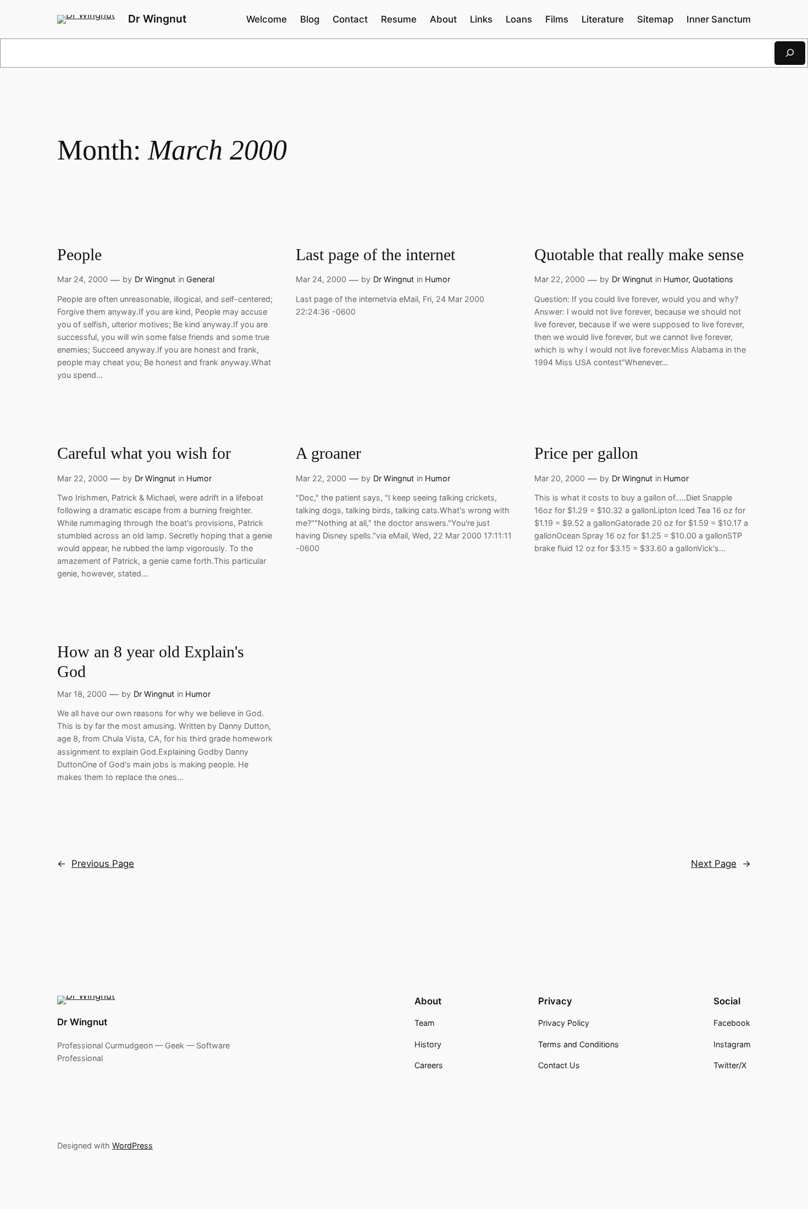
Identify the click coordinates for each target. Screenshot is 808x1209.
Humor (437, 279)
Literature (603, 19)
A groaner (328, 453)
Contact (350, 19)
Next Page (721, 863)
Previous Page (95, 863)
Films (556, 19)
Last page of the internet (375, 254)
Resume (399, 19)
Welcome (266, 19)
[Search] (789, 53)
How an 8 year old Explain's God (150, 661)
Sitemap (655, 19)
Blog (309, 19)
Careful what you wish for (144, 453)
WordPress (132, 1145)
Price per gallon (586, 453)
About (443, 19)
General (200, 279)
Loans (519, 19)
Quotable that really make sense (639, 254)
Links (481, 19)
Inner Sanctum (719, 19)
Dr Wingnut (157, 18)
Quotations (713, 279)
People (79, 254)
